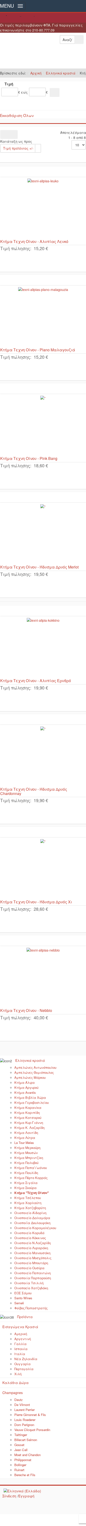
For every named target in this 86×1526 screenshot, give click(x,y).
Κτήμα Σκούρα (25, 1187)
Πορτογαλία (23, 1369)
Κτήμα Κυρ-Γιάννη (28, 1122)
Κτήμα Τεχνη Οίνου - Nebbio (26, 1010)
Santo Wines (23, 1298)
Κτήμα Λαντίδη (26, 1132)
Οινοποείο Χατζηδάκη (31, 1288)
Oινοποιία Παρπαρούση (32, 1278)
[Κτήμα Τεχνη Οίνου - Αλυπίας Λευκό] (43, 208)
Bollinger (20, 1465)
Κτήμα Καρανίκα (27, 1107)
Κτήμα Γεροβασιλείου (31, 1102)
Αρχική (36, 73)
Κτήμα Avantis (25, 1092)
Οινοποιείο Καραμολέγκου (35, 1228)
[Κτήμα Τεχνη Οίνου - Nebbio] (43, 977)
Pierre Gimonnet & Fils (30, 1414)
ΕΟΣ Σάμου (23, 1293)
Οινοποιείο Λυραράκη (31, 1248)
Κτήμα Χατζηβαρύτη (30, 1207)
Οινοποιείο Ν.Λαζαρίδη (32, 1243)
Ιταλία (19, 1354)
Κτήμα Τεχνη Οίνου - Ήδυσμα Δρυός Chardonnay (33, 791)
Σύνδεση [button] (9, 1496)
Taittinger (20, 1434)
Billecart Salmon (25, 1439)
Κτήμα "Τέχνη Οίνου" (31, 1192)
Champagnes (12, 1392)
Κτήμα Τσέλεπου (27, 1197)
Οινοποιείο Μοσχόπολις (32, 1258)
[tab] (43, 84)
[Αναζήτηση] (55, 92)
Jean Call (20, 1449)
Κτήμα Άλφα (24, 1082)
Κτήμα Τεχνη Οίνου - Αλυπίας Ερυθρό (35, 680)
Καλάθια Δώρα (15, 1382)
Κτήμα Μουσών (26, 1152)
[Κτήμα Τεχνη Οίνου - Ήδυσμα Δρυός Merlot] (43, 533)
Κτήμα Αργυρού (26, 1087)
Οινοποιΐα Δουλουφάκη (32, 1223)
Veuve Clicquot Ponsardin (32, 1429)
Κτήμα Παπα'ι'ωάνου (30, 1167)
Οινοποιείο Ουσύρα (29, 1268)
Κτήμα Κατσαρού (27, 1117)
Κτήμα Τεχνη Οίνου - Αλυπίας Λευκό (34, 241)
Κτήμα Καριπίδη (27, 1112)
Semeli (19, 1303)
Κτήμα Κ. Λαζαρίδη (29, 1127)
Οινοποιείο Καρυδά (29, 1233)
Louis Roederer (24, 1419)
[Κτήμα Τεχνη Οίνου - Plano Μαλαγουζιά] (43, 316)
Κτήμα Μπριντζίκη (28, 1157)
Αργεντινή (22, 1339)
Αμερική (20, 1333)
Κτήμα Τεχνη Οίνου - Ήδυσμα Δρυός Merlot (39, 567)
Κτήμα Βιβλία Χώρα (30, 1097)
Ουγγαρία (22, 1364)
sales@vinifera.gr (42, 17)
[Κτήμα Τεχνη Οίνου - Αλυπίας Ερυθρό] (43, 647)
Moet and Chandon (27, 1454)
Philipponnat (22, 1460)
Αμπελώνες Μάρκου (30, 1077)
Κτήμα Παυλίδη (26, 1172)
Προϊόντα (25, 1316)
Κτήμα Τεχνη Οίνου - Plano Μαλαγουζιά (37, 350)
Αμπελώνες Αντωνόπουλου (35, 1067)
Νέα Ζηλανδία (25, 1359)
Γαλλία (20, 1344)
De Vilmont (22, 1404)
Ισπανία (20, 1349)
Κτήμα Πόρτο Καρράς (31, 1177)
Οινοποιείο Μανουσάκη (32, 1253)
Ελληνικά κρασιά (60, 73)
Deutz (18, 1399)
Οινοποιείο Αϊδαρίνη (30, 1212)
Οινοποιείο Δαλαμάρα (32, 1218)
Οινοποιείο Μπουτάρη (31, 1263)
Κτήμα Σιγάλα (26, 1182)
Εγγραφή (26, 1496)
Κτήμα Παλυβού (26, 1162)
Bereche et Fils (24, 1475)
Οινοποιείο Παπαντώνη (32, 1273)
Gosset (19, 1444)
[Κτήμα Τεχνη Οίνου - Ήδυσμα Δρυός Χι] (43, 868)
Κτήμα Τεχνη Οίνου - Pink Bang (28, 458)
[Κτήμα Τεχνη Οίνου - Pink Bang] (43, 425)
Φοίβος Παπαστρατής (31, 1308)
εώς (24, 92)
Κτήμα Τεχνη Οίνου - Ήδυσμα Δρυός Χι (36, 902)
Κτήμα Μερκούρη (27, 1147)
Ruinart (19, 1470)
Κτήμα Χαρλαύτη (27, 1202)
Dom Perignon (24, 1424)
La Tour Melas (24, 1142)
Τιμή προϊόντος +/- (18, 148)
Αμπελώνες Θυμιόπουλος (34, 1072)
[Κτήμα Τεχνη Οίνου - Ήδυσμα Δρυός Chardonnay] (43, 756)
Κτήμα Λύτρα (24, 1137)
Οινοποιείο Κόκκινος (30, 1238)
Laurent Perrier (24, 1409)
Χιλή (18, 1374)
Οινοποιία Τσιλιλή (28, 1283)
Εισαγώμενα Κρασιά (20, 1326)
